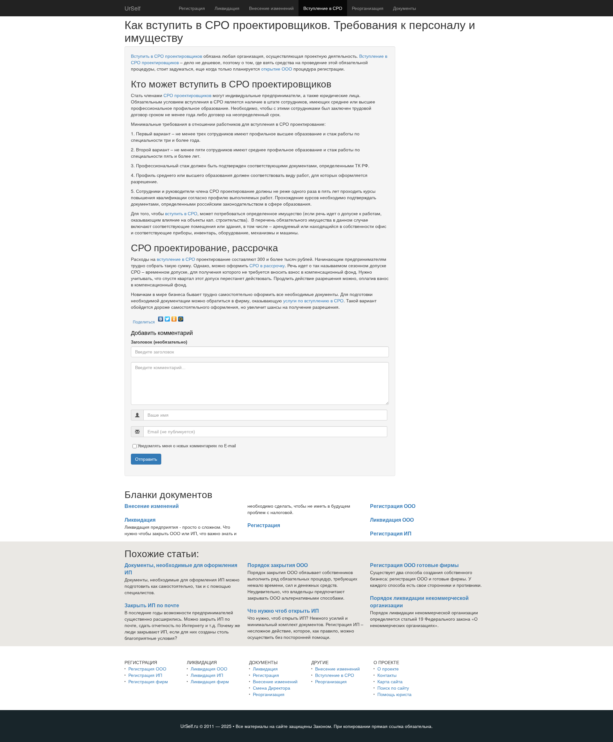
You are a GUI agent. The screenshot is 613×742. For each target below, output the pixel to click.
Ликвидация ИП (207, 675)
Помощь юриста (394, 694)
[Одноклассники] (174, 317)
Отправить (146, 459)
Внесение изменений (271, 8)
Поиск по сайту (393, 688)
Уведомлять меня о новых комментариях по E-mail (187, 445)
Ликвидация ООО (392, 519)
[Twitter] (167, 317)
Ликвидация (227, 8)
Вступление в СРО (322, 8)
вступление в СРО (176, 259)
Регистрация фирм (148, 681)
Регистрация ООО (392, 506)
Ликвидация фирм (210, 681)
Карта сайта (390, 681)
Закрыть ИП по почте (152, 605)
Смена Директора (271, 688)
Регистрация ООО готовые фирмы (414, 565)
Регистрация (192, 8)
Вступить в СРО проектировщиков (166, 56)
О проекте (388, 668)
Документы (404, 8)
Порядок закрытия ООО (277, 565)
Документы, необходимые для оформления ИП (181, 568)
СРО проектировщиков (187, 95)
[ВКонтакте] (160, 317)
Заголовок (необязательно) (159, 342)
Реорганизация (367, 8)
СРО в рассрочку (267, 265)
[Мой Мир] (181, 317)
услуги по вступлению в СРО (313, 300)
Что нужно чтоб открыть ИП (283, 610)
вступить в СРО (181, 213)
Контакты (387, 675)
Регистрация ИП (391, 533)
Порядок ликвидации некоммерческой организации (419, 601)
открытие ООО (276, 68)
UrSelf (132, 8)
